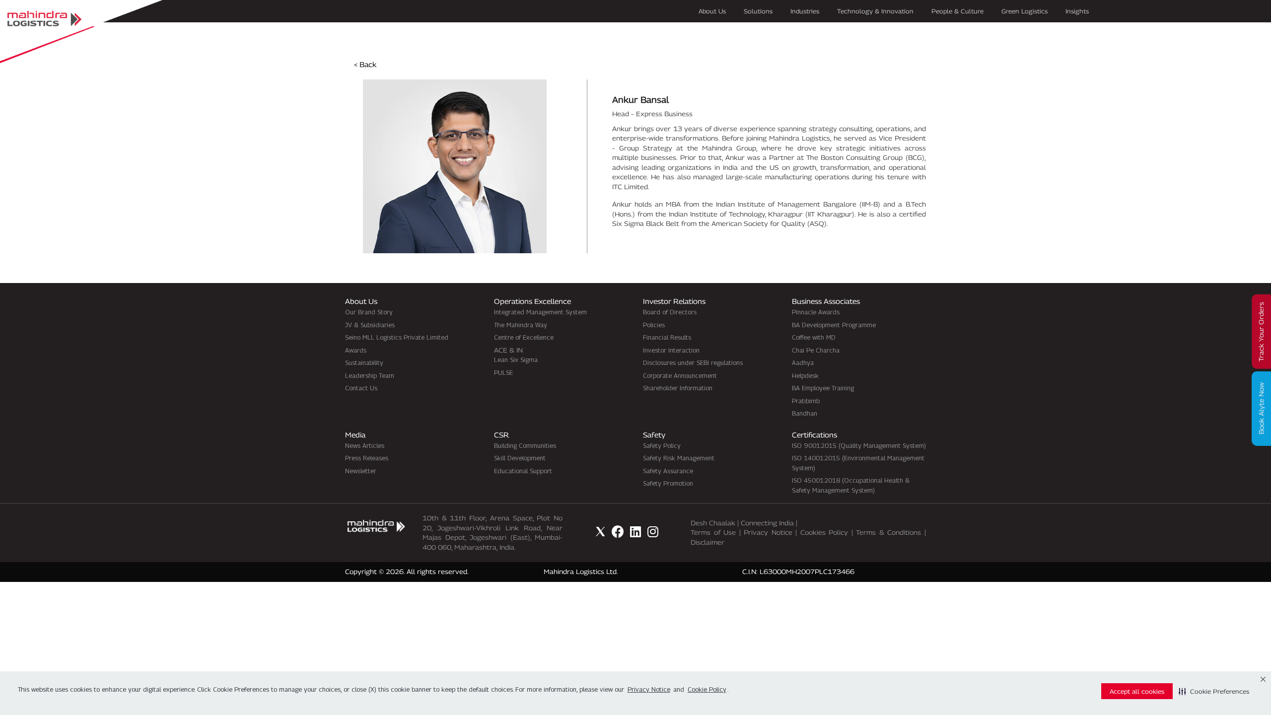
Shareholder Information (677, 388)
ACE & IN (508, 350)
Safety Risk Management (678, 458)
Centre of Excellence (524, 337)
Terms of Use (713, 532)
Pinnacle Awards (816, 312)
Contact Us (361, 388)
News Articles (364, 445)
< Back (365, 64)
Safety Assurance (668, 471)
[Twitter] (600, 531)
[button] (1214, 691)
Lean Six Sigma (516, 359)
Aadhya (803, 362)
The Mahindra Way (520, 325)
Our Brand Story (369, 312)
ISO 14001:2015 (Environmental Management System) (858, 463)
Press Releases (366, 458)
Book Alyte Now (1261, 408)
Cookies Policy (824, 532)
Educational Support (523, 471)
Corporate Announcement (680, 375)
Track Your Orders (1261, 331)
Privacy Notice (768, 532)
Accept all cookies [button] (1137, 691)
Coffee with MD (814, 337)
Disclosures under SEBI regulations (693, 362)
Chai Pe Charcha (816, 350)
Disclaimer (707, 542)
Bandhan (804, 413)
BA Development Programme (834, 325)
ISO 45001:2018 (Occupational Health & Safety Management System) (851, 485)
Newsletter (360, 471)
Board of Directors (670, 312)
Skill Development (520, 458)
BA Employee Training (823, 388)
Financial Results (667, 337)
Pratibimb (806, 401)
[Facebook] (618, 531)
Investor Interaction (671, 350)
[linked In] (635, 531)
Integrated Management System (540, 312)
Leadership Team (369, 375)
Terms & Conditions (888, 532)
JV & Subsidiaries (370, 325)
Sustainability (364, 362)
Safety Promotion (668, 483)
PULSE (503, 372)
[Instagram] (652, 531)
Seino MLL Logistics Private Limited (396, 337)
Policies (654, 325)
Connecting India (767, 523)
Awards (355, 350)
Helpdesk (805, 375)
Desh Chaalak (713, 523)
